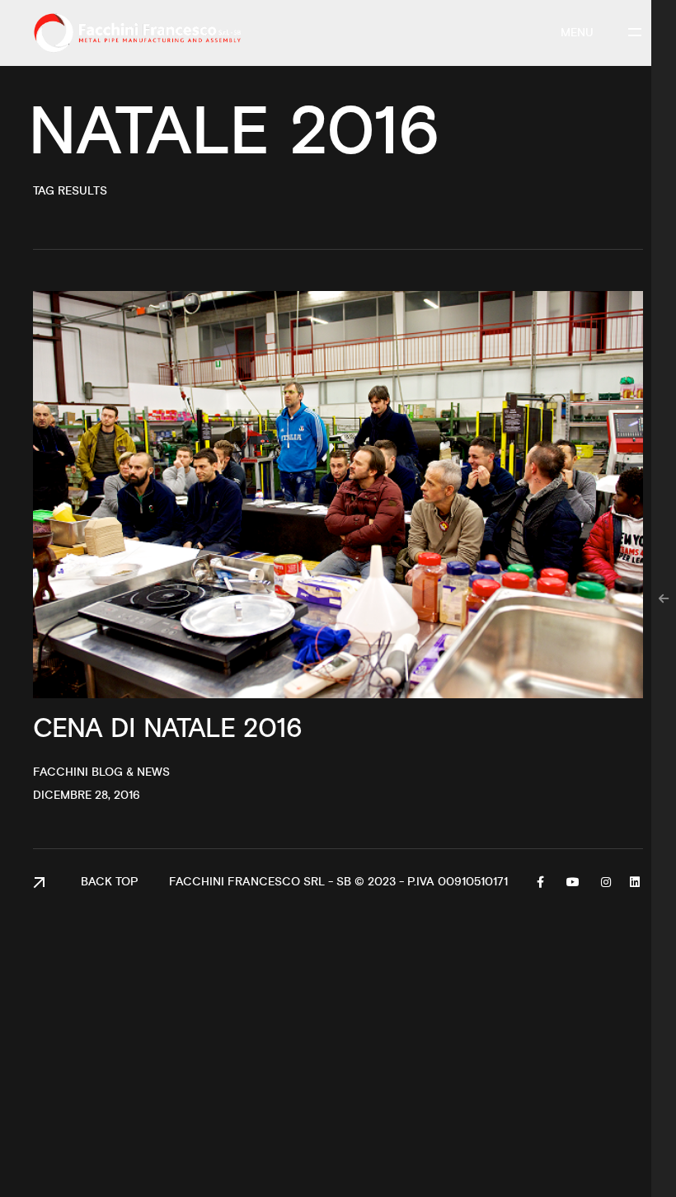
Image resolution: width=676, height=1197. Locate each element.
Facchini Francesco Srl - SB (260, 882)
